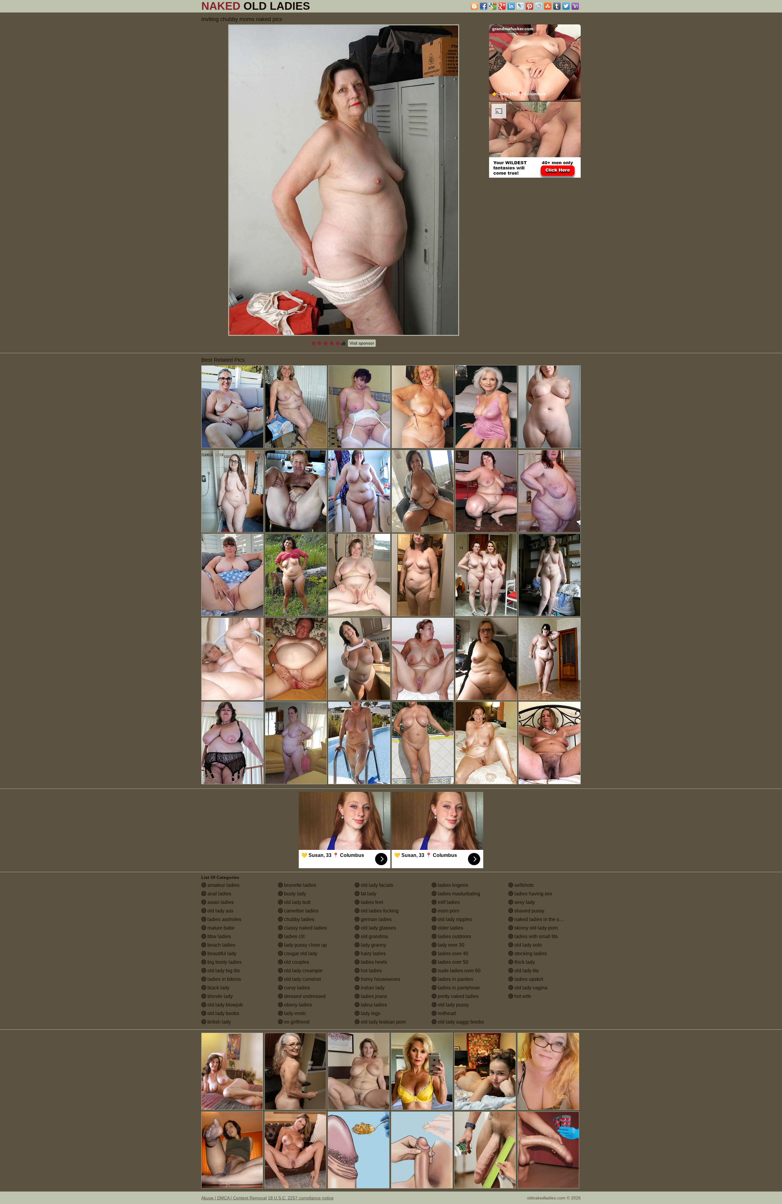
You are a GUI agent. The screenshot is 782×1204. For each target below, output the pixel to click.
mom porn (448, 910)
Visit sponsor (361, 343)
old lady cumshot (302, 979)
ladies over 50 (452, 962)
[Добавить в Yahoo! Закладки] (575, 6)
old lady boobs (222, 1013)
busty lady (294, 893)
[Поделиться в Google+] (502, 6)
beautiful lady (221, 953)
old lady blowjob (224, 1004)
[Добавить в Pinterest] (529, 6)
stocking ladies (530, 953)
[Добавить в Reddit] (538, 6)
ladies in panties (455, 979)
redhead (446, 1013)
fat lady (368, 893)
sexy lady (524, 902)
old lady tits (526, 970)
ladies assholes (223, 919)
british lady (218, 1021)
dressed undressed (304, 996)
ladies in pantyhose (458, 987)
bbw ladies (218, 936)
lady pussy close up (305, 945)
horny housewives (380, 979)
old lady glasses (378, 927)
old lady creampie (303, 970)
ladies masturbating (458, 893)
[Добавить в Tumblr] (557, 6)
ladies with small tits (535, 936)
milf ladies (448, 902)
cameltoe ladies (300, 910)
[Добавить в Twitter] (566, 6)
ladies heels (373, 962)
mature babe (220, 927)
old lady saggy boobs (460, 1021)
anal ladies (218, 893)
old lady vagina (530, 987)
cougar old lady (300, 953)
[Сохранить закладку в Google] (492, 6)
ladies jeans (373, 996)
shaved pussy (528, 910)
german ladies (376, 919)
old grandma (374, 936)
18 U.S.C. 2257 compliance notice (301, 1197)
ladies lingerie (452, 885)
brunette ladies (299, 885)
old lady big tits (223, 970)
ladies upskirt (528, 979)
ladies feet (371, 902)
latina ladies (373, 1004)
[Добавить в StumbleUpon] (547, 6)
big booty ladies (224, 962)
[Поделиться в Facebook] (483, 6)
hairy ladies (373, 953)
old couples (296, 962)
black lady (217, 987)
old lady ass (219, 910)
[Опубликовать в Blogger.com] (474, 6)
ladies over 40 (452, 953)
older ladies (450, 927)
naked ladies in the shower (542, 919)
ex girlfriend (296, 1021)
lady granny (373, 945)
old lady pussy (453, 1004)
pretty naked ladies (458, 996)
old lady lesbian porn (383, 1021)
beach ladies (220, 945)
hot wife (522, 996)
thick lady (524, 962)
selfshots (523, 885)
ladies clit (294, 936)
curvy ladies (296, 987)
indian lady (372, 987)
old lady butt (296, 902)
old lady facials (376, 885)
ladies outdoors (454, 936)
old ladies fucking (379, 910)
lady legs (370, 1013)
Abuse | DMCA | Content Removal (234, 1197)
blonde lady (219, 996)
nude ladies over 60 (459, 970)
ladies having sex (532, 893)
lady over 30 (450, 945)
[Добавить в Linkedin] (511, 6)
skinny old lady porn (535, 927)
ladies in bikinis (223, 979)
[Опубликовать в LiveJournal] (520, 6)
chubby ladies (298, 919)
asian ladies (220, 902)
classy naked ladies (305, 927)
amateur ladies (222, 885)
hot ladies (371, 970)
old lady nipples (454, 919)
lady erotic (294, 1013)
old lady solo (527, 945)
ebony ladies (297, 1004)
